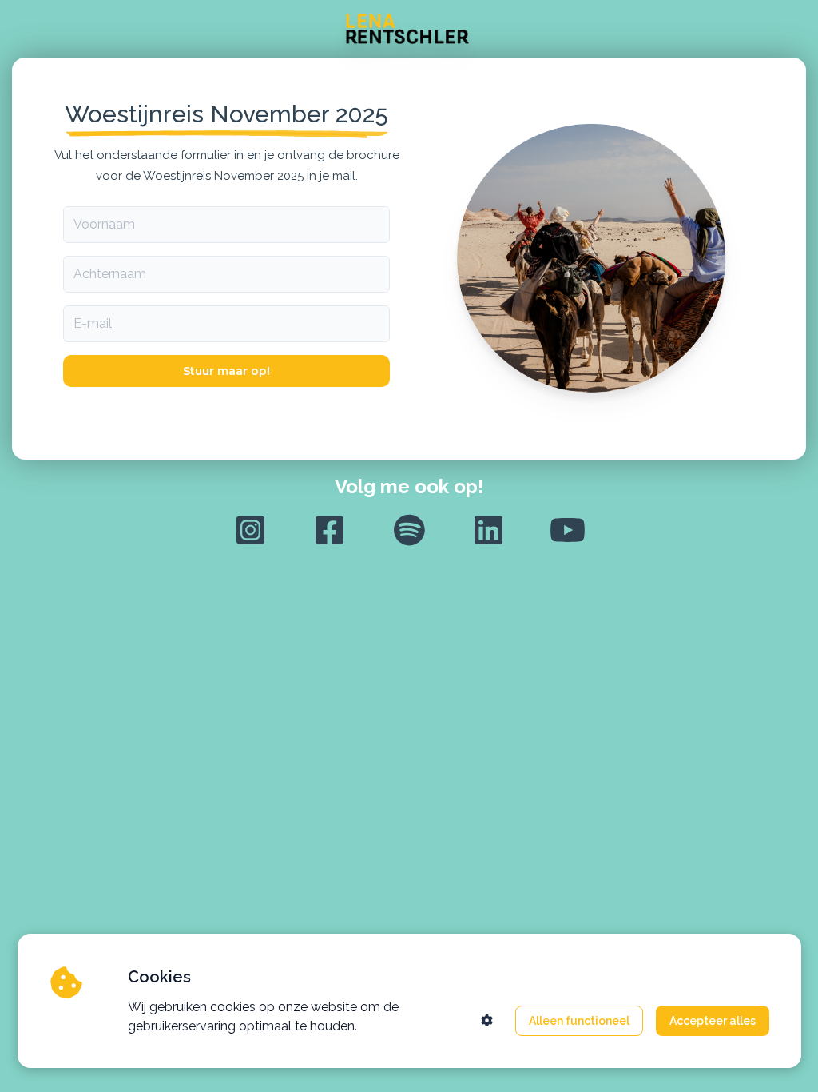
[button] (486, 1020)
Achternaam (109, 273)
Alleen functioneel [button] (579, 1020)
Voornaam (104, 224)
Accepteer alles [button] (712, 1020)
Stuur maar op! (226, 371)
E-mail (92, 323)
